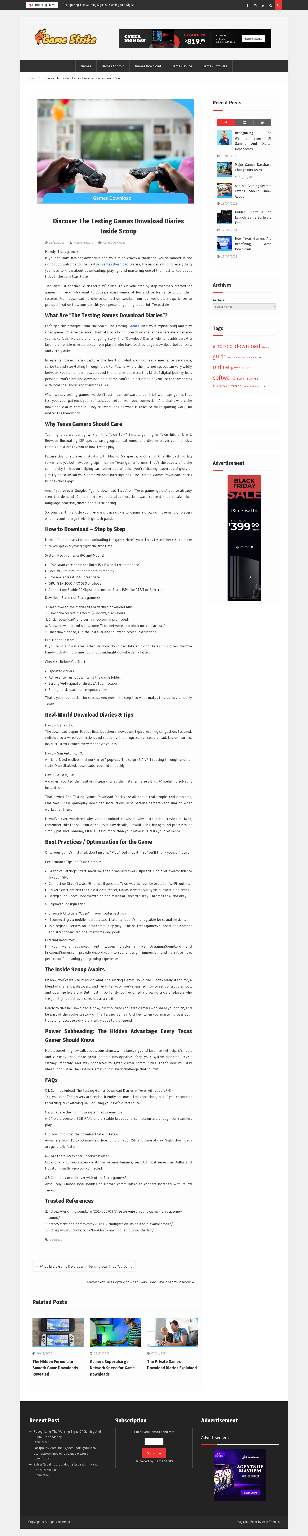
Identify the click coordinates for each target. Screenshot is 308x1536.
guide (219, 356)
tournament (221, 386)
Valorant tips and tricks (255, 386)
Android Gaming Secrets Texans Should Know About (253, 191)
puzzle (246, 368)
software (224, 377)
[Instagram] (255, 5)
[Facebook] (247, 5)
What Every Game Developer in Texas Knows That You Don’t (86, 1266)
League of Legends (236, 357)
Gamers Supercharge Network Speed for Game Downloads (112, 1368)
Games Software (215, 66)
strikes (252, 378)
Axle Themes (271, 1522)
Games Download (148, 66)
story (241, 378)
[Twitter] (263, 5)
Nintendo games (254, 357)
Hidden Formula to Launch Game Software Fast (253, 217)
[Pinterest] (270, 5)
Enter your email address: (154, 1446)
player (235, 368)
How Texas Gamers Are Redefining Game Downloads (253, 243)
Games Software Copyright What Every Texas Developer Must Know (139, 1282)
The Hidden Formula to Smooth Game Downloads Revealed (55, 1368)
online (221, 367)
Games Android (113, 66)
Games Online (182, 66)
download (56, 1239)
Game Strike (163, 1461)
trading (236, 386)
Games (86, 66)
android (223, 346)
